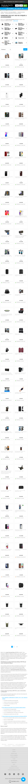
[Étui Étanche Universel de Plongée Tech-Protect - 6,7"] (7, 332)
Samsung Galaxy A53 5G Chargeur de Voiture (8, 33)
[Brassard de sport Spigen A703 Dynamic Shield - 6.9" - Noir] (7, 352)
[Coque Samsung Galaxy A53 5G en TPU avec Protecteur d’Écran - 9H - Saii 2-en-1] (21, 215)
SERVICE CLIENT (14, 753)
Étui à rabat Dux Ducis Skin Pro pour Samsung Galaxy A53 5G (13, 707)
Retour (2, 12)
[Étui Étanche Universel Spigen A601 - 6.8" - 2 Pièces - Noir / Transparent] (21, 254)
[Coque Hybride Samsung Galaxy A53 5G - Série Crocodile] (21, 175)
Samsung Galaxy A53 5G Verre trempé (21, 24)
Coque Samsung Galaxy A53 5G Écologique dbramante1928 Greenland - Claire (20, 511)
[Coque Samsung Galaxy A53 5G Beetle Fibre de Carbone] (21, 156)
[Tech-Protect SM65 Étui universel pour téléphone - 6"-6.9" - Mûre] (21, 352)
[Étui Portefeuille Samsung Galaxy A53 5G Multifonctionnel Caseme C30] (21, 77)
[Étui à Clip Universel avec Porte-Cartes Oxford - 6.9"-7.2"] (21, 313)
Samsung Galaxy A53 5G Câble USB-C (8, 28)
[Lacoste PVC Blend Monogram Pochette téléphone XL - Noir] (7, 607)
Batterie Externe (6, 38)
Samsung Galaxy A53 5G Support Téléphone (21, 33)
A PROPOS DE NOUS (14, 757)
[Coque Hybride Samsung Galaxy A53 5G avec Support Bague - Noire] (7, 195)
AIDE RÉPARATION (14, 760)
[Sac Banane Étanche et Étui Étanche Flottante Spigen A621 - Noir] (7, 234)
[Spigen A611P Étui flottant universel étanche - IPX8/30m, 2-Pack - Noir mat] (7, 430)
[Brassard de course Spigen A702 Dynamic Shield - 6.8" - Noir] (21, 587)
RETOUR (14, 751)
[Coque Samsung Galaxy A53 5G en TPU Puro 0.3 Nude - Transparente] (7, 97)
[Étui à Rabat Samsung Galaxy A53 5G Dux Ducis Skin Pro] (21, 97)
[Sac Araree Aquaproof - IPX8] (21, 470)
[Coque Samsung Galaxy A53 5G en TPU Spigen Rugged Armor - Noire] (7, 528)
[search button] (21, 5)
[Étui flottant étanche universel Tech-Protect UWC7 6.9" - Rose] (7, 489)
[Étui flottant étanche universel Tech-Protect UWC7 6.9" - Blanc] (21, 450)
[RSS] (14, 774)
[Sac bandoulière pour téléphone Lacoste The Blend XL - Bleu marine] (7, 509)
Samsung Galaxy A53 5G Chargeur (21, 28)
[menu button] (17, 5)
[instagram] (23, 774)
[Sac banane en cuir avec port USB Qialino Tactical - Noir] (21, 489)
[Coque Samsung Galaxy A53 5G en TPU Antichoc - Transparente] (7, 136)
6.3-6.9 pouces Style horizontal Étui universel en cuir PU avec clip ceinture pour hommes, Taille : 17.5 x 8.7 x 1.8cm (7, 374)
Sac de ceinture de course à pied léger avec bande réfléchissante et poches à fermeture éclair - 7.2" (6, 315)
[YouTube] (18, 774)
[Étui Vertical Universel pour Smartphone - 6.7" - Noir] (21, 411)
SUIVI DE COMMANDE (14, 755)
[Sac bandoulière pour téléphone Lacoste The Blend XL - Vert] (7, 626)
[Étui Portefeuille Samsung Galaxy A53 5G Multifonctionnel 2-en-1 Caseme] (21, 117)
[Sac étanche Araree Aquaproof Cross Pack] (21, 626)
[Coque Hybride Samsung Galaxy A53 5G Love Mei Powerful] (21, 548)
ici (24, 1)
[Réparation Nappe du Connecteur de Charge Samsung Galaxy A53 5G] (7, 548)
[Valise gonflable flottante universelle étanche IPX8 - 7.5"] (7, 391)
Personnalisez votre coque (5, 59)
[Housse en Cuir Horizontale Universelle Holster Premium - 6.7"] (21, 332)
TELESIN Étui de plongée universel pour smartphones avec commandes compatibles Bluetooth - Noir (20, 236)
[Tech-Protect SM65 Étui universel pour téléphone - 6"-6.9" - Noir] (21, 273)
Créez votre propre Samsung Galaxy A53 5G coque (8, 42)
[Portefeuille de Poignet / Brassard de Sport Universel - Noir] (21, 391)
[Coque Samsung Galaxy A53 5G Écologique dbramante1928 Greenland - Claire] (21, 509)
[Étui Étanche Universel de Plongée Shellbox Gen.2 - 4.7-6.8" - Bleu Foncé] (7, 254)
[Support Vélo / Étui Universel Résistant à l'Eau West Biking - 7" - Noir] (21, 430)
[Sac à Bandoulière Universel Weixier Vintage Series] (7, 293)
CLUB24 (14, 758)
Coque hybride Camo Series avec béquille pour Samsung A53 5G (14, 716)
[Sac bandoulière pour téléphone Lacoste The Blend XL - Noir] (21, 607)
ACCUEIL (14, 749)
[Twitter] (9, 774)
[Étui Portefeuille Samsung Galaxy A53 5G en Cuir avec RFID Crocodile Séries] (7, 156)
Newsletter (14, 762)
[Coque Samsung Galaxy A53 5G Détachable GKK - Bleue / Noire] (7, 568)
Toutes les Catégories (20, 43)
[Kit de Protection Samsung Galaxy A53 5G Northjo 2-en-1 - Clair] (7, 587)
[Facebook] (5, 774)
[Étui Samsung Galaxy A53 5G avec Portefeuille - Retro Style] (21, 568)
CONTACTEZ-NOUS (14, 766)
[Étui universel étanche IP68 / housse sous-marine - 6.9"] (21, 293)
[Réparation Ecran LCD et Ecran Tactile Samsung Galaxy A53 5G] (21, 528)
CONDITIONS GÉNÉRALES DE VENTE (14, 769)
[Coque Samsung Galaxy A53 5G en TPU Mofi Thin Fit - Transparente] (7, 175)
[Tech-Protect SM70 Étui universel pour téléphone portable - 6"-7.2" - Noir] (21, 371)
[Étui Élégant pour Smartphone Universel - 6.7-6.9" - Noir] (7, 273)
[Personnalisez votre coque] (7, 58)
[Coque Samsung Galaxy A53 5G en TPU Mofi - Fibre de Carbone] (7, 215)
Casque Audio (21, 37)
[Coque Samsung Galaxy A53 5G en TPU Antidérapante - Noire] (7, 117)
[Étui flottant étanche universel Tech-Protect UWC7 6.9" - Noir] (7, 411)
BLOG (14, 764)
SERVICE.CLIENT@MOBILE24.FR (17, 745)
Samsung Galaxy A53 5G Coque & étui (8, 24)
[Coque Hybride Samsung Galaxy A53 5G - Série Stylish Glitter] (21, 136)
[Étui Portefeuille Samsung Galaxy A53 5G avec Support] (7, 77)
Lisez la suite (15, 20)
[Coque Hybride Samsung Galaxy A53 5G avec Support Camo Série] (21, 195)
